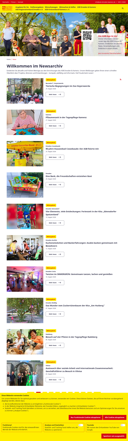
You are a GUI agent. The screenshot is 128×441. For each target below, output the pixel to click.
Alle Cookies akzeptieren (114, 417)
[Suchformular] (122, 8)
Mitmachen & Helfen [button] (67, 7)
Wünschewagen (51, 7)
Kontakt (20, 2)
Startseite (5, 2)
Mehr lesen (52, 94)
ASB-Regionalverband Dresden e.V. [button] (29, 9)
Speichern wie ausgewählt (113, 436)
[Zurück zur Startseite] (7, 8)
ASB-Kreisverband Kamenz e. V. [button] (57, 9)
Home (9, 59)
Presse (13, 2)
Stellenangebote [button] (36, 7)
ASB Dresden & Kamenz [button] (86, 7)
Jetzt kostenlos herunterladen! (109, 53)
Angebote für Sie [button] (22, 7)
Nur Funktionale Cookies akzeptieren (85, 417)
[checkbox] (80, 425)
